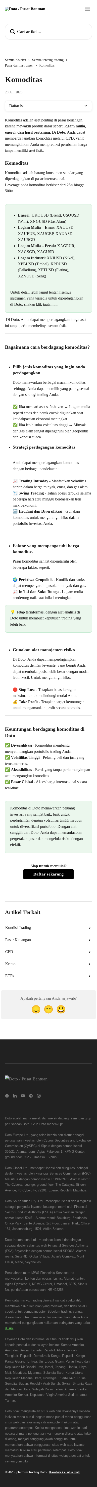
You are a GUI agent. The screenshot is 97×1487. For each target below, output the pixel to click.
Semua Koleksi (15, 60)
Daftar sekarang (48, 874)
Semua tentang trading (48, 60)
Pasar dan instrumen (19, 65)
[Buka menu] (87, 9)
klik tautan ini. (47, 304)
